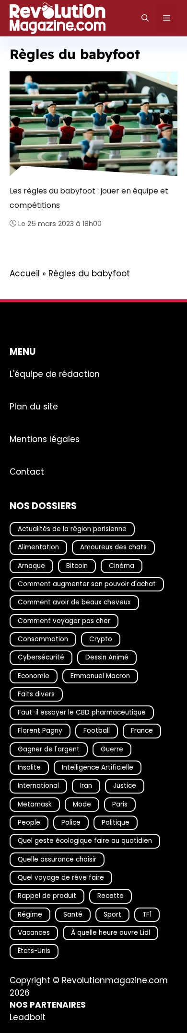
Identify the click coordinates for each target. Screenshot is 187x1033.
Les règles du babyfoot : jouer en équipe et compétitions (89, 198)
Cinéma (121, 565)
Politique (115, 822)
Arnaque (31, 565)
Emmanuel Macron (100, 675)
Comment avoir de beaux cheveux (74, 602)
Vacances (34, 932)
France (142, 730)
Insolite (29, 767)
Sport (112, 914)
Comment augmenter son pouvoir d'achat (87, 584)
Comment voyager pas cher (64, 620)
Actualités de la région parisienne (72, 529)
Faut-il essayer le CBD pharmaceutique (82, 712)
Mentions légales (45, 438)
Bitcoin (77, 565)
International (38, 785)
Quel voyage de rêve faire (61, 877)
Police (71, 822)
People (29, 822)
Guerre (112, 748)
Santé (72, 914)
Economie (33, 675)
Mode (82, 803)
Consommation (43, 639)
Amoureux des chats (113, 547)
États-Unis (34, 950)
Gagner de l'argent (49, 748)
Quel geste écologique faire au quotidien (85, 840)
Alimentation (38, 547)
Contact (27, 471)
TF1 (147, 914)
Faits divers (36, 693)
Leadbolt (28, 1016)
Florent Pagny (40, 730)
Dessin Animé (107, 657)
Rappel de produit (47, 895)
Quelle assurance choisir (57, 858)
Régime (30, 914)
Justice (124, 785)
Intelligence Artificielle (97, 767)
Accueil (25, 273)
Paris (120, 803)
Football (96, 730)
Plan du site (34, 406)
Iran (86, 785)
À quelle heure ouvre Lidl (110, 932)
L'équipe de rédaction (55, 373)
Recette (110, 895)
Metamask (35, 803)
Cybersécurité (41, 657)
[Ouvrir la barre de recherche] (145, 18)
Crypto (100, 639)
